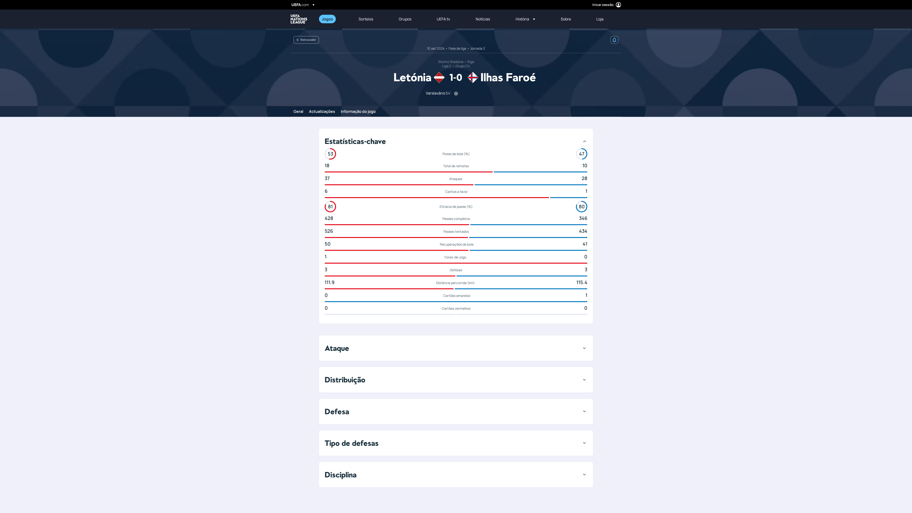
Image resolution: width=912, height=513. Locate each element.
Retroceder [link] (308, 40)
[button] (525, 19)
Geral (298, 111)
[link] (327, 19)
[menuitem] (334, 19)
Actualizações (322, 111)
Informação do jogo (358, 111)
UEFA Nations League (299, 19)
